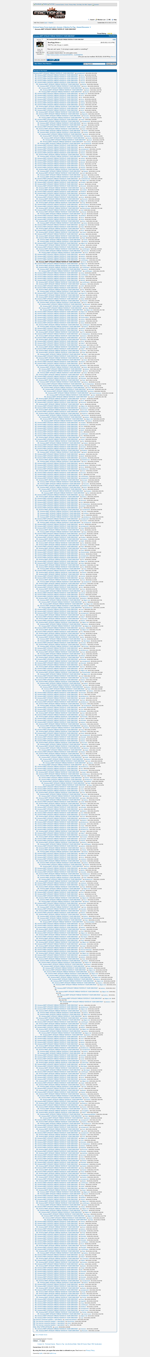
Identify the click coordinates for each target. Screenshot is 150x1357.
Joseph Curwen (84, 1310)
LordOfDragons (86, 249)
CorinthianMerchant (85, 178)
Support (90, 4)
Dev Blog (79, 4)
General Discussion (83, 27)
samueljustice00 (81, 73)
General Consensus (96, 393)
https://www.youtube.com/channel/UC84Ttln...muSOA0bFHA (65, 55)
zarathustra (83, 859)
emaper (82, 119)
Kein (83, 289)
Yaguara (83, 714)
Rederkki (88, 136)
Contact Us (41, 1344)
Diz (81, 97)
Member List (101, 19)
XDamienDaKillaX (85, 552)
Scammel (83, 428)
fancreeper (83, 337)
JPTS (83, 332)
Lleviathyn (87, 117)
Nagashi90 (83, 1301)
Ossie (83, 574)
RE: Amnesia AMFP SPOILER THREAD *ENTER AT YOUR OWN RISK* (56, 75)
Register (51, 22)
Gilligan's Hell (84, 93)
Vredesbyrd (85, 236)
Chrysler (84, 1297)
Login (45, 22)
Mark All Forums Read (84, 1344)
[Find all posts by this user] (56, 60)
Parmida (83, 234)
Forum (66, 4)
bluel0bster (83, 191)
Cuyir (82, 1317)
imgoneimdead (70, 1321)
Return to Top (60, 1344)
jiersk (86, 1016)
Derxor (113, 56)
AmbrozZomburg (85, 204)
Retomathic (83, 378)
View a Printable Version (41, 1334)
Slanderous (85, 413)
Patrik (82, 1005)
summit (82, 790)
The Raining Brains (85, 334)
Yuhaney (83, 78)
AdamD (82, 163)
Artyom (85, 86)
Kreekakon (88, 491)
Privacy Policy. (90, 1350)
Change (82, 1267)
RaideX (82, 541)
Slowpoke (83, 167)
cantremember (84, 770)
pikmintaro (83, 313)
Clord (94, 395)
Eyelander (83, 506)
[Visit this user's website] (50, 60)
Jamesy (83, 319)
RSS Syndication (97, 1344)
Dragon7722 (84, 293)
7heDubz (84, 1312)
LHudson (84, 232)
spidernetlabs (85, 1062)
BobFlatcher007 (84, 411)
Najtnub (82, 101)
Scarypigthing (85, 1110)
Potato (82, 226)
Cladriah (83, 1260)
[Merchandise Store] (96, 4)
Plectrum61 (86, 115)
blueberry (83, 152)
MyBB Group (53, 1353)
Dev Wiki (84, 4)
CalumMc (83, 698)
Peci (82, 287)
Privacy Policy (72, 4)
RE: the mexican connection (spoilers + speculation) (49, 1321)
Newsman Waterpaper (86, 949)
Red (86, 489)
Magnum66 (84, 114)
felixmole (83, 77)
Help (115, 19)
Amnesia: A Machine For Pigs (66, 27)
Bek (82, 1269)
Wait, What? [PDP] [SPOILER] (43, 1327)
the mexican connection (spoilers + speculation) (48, 1319)
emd (84, 653)
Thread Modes (112, 35)
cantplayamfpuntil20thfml (89, 1114)
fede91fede (83, 1147)
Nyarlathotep (84, 457)
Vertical (82, 219)
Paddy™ (83, 343)
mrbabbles (83, 422)
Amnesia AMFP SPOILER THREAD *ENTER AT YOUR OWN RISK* (54, 73)
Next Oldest (38, 63)
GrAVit (82, 286)
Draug (83, 188)
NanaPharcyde (84, 827)
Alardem (83, 585)
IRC (109, 19)
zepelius (83, 376)
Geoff (83, 173)
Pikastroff (85, 1193)
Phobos (82, 1264)
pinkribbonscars (85, 408)
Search (92, 19)
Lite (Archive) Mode (71, 1344)
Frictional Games (60, 4)
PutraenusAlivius (85, 317)
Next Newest (47, 63)
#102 (114, 39)
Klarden (82, 1284)
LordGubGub (85, 1258)
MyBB (40, 1353)
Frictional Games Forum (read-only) (44, 27)
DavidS (82, 787)
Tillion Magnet (86, 641)
